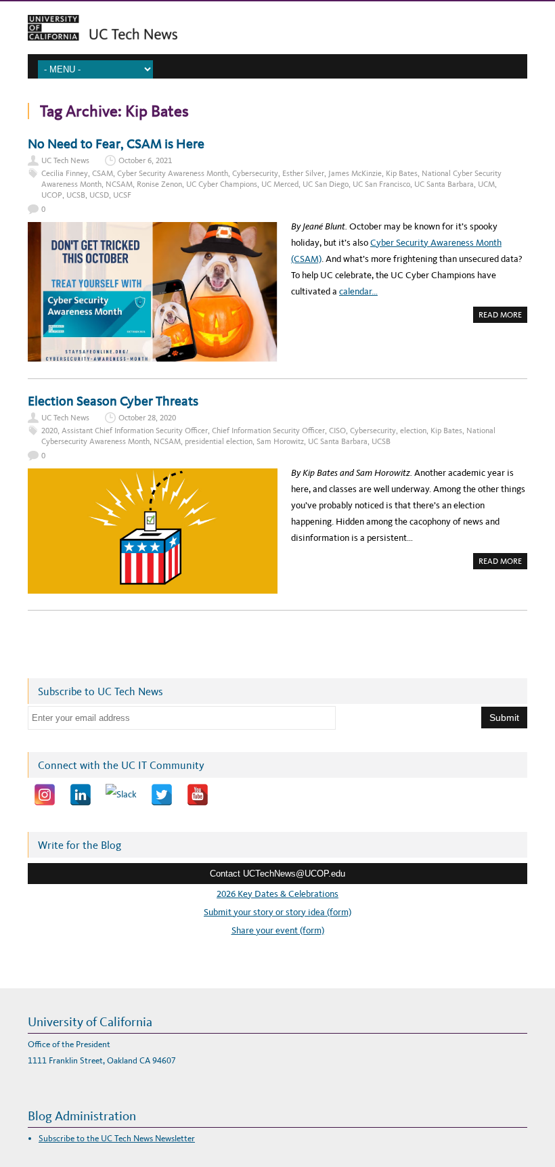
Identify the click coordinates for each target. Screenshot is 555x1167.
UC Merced (279, 184)
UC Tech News (65, 160)
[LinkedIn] (80, 795)
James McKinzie (355, 173)
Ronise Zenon (159, 184)
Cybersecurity (255, 173)
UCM (486, 184)
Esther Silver (303, 173)
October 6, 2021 (145, 160)
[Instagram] (45, 795)
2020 (49, 430)
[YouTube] (198, 795)
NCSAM (119, 184)
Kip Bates (402, 173)
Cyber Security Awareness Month (172, 173)
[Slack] (121, 795)
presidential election (218, 441)
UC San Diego (326, 184)
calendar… (358, 291)
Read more (503, 316)
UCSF (122, 195)
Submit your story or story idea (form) (277, 912)
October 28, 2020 (147, 417)
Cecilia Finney (64, 173)
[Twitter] (162, 795)
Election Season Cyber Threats (113, 401)
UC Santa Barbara (444, 184)
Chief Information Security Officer (268, 430)
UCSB (75, 195)
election (413, 430)
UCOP (51, 195)
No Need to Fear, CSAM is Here (116, 143)
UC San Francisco (381, 184)
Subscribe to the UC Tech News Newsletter (117, 1138)
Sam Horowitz (280, 441)
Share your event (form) (277, 930)
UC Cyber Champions (221, 184)
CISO (337, 430)
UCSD (99, 195)
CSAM (102, 173)
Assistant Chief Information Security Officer (135, 430)
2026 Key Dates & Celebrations (277, 894)
